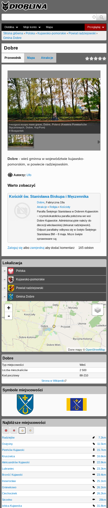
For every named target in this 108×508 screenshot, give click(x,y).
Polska (30, 33)
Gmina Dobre (12, 38)
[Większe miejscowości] (22, 430)
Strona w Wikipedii (52, 380)
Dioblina (8, 27)
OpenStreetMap (95, 349)
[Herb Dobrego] (25, 413)
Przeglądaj (92, 27)
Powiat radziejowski (82, 33)
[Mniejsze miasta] (14, 430)
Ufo (29, 175)
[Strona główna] (24, 6)
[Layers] (97, 309)
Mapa (49, 27)
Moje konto (28, 27)
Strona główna (13, 33)
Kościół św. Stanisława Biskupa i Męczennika (48, 197)
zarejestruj (37, 248)
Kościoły (65, 206)
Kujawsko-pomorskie (51, 33)
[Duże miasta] (6, 430)
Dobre (40, 202)
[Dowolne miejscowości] (30, 430)
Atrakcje (47, 58)
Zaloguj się (15, 248)
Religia (53, 206)
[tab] (54, 271)
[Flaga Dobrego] (77, 409)
